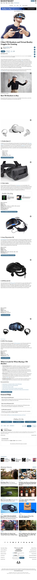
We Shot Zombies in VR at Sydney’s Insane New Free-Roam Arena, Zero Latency (15, 389)
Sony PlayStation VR (4, 239)
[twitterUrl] (7, 542)
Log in (11, 440)
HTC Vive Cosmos (17, 343)
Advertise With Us (4, 549)
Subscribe (22, 557)
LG (14, 5)
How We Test (3, 559)
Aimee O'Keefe (6, 47)
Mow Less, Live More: (9, 500)
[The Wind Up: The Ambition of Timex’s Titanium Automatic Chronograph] (2, 460)
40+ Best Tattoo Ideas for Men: (29, 460)
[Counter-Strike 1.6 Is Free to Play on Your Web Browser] (19, 198)
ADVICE (27, 458)
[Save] (11, 51)
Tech (4, 2)
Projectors (11, 5)
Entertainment (16, 2)
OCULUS (5, 425)
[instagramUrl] (10, 542)
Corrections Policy (33, 549)
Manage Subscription (32, 557)
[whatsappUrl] (21, 542)
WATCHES (6, 458)
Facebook (23, 145)
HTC (6, 70)
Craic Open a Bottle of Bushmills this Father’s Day (27, 500)
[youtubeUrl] (13, 542)
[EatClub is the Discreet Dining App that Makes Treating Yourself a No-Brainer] (27, 474)
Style (7, 2)
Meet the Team (3, 551)
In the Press (3, 555)
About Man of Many (4, 548)
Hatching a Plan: (9, 483)
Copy (8, 51)
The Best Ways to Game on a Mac (7, 386)
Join (14, 440)
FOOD (20, 480)
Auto (9, 2)
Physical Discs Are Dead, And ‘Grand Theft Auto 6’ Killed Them (9, 534)
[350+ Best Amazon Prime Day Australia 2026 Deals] (27, 508)
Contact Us (3, 557)
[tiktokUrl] (15, 542)
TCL (20, 5)
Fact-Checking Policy (32, 551)
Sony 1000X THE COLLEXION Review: (9, 517)
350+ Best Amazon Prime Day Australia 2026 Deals (26, 516)
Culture (12, 2)
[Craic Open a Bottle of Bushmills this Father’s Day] (27, 491)
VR (22, 60)
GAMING (2, 531)
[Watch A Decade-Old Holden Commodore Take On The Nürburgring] (13, 460)
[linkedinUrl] (26, 542)
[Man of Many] (18, 562)
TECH (2, 480)
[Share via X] (35, 33)
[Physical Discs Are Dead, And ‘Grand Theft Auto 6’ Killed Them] (9, 525)
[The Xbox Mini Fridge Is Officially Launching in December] (4, 198)
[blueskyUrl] (18, 542)
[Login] (35, 1)
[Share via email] (34, 56)
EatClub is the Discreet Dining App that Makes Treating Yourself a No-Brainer (27, 484)
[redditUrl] (29, 542)
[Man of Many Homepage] (9, 1)
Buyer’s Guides (25, 5)
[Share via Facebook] (35, 31)
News (2, 2)
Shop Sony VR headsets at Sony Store (8, 255)
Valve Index (18, 185)
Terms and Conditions (32, 555)
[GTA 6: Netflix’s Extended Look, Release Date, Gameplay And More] (34, 460)
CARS (16, 458)
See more (34, 467)
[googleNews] (23, 542)
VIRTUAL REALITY (12, 425)
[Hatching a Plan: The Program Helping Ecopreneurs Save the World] (9, 474)
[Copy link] (35, 37)
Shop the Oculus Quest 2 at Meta (7, 157)
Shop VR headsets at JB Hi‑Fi (6, 391)
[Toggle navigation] (36, 2)
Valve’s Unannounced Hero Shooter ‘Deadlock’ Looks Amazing (12, 388)
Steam (7, 377)
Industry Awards (3, 553)
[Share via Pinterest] (35, 35)
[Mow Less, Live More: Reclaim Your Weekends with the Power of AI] (9, 491)
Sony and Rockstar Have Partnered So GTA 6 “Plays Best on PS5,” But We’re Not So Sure (27, 535)
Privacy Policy (34, 553)
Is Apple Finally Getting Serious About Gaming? (10, 385)
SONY (8, 425)
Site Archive (34, 559)
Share (3, 51)
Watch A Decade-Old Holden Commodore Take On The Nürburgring (18, 460)
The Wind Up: (7, 460)
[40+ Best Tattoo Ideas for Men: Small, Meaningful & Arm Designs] (24, 460)
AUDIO (2, 514)
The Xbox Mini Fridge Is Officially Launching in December (10, 198)
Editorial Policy (33, 548)
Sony (17, 5)
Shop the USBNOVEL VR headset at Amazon (9, 211)
